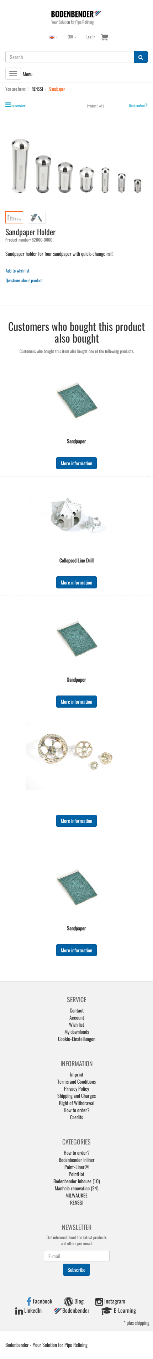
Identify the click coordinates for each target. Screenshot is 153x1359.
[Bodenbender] (76, 17)
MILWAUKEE (76, 1195)
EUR (71, 36)
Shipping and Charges (76, 1095)
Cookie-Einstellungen (76, 1038)
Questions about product (24, 280)
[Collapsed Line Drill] (76, 517)
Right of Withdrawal (76, 1102)
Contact (77, 1010)
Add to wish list (18, 271)
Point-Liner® (76, 1166)
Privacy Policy (76, 1088)
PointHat (76, 1174)
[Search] (141, 57)
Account (76, 1017)
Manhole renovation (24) (77, 1188)
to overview (18, 105)
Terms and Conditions (76, 1081)
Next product (137, 105)
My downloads (76, 1031)
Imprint (76, 1074)
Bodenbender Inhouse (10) (76, 1181)
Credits (76, 1117)
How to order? (77, 1110)
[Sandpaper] (76, 398)
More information (76, 463)
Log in (90, 36)
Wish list (76, 1024)
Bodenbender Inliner (77, 1159)
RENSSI (76, 1202)
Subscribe (76, 1269)
